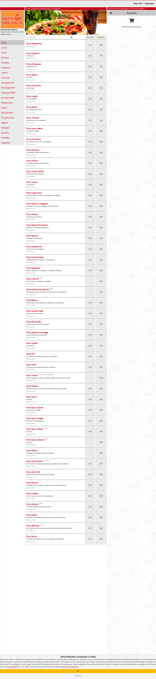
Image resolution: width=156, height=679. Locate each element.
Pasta (3, 52)
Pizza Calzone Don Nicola (37, 289)
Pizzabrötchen (7, 117)
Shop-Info (137, 3)
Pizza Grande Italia (34, 310)
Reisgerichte (7, 102)
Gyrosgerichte (7, 82)
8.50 (101, 141)
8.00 (101, 152)
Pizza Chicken (32, 386)
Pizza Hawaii (32, 214)
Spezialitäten (7, 112)
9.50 (101, 313)
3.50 (90, 45)
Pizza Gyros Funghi (34, 418)
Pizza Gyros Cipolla (34, 407)
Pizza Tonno (31, 182)
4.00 (90, 56)
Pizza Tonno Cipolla (35, 171)
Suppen (4, 122)
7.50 (101, 109)
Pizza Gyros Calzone (35, 439)
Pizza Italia (31, 364)
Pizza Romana (32, 149)
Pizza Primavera (33, 139)
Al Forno (5, 57)
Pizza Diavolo (32, 504)
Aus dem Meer (7, 97)
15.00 (101, 378)
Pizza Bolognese (33, 64)
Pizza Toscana (32, 117)
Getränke (5, 137)
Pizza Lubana (32, 493)
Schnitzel (5, 77)
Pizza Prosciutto (33, 85)
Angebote (5, 142)
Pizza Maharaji (32, 525)
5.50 (90, 109)
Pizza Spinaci (32, 235)
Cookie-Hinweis (12, 667)
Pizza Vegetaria (33, 268)
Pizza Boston (32, 482)
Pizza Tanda (31, 375)
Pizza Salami (32, 74)
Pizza (3, 42)
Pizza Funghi (32, 96)
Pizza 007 (30, 353)
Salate (4, 47)
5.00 (90, 66)
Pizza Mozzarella (33, 321)
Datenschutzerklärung (70, 667)
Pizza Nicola (31, 107)
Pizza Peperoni (33, 53)
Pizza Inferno (32, 160)
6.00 (101, 45)
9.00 (101, 131)
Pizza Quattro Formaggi (37, 332)
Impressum (149, 3)
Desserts (5, 132)
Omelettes (6, 67)
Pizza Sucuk (31, 536)
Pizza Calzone (32, 278)
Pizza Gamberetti (34, 246)
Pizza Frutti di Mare (35, 257)
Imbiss (4, 107)
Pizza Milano (32, 300)
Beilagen (5, 127)
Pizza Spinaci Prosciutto (37, 225)
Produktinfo (31, 46)
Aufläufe (5, 62)
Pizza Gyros (31, 396)
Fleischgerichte (8, 87)
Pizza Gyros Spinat (34, 128)
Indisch (4, 72)
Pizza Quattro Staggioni (37, 203)
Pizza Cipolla (32, 343)
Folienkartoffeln (8, 92)
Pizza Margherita (34, 43)
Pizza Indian (31, 514)
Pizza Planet (31, 450)
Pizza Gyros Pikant (34, 429)
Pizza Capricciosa (34, 192)
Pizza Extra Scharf (34, 461)
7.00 (101, 56)
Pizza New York (33, 472)
